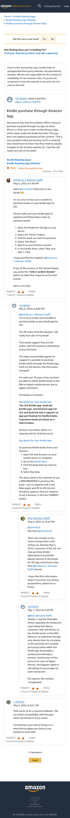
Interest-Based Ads (35, 804)
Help (35, 802)
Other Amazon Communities (35, 806)
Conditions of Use (35, 797)
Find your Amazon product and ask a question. (31, 53)
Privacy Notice (35, 799)
